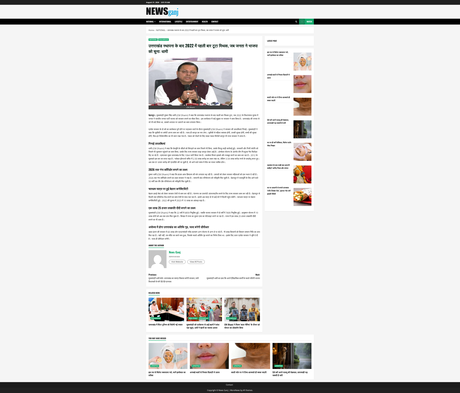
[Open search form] (296, 21)
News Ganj (175, 252)
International (165, 21)
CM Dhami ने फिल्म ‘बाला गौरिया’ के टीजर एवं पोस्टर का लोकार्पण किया (242, 326)
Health (205, 21)
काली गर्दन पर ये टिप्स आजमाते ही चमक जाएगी (248, 372)
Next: (233, 276)
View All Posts (196, 261)
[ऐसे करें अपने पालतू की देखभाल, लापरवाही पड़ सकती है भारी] (302, 129)
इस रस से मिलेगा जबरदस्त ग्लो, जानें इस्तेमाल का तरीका (277, 54)
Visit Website (177, 261)
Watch (309, 21)
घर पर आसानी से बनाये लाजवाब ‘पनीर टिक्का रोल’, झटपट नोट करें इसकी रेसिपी (278, 190)
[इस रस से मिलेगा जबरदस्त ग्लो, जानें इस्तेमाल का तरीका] (302, 62)
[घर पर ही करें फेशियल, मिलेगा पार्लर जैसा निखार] (302, 152)
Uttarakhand (163, 40)
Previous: (174, 278)
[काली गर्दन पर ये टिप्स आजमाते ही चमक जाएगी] (302, 107)
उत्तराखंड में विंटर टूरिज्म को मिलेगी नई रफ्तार (166, 324)
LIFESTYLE (178, 21)
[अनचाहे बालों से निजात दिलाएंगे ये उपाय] (302, 84)
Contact (214, 21)
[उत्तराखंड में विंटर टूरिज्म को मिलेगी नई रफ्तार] (166, 309)
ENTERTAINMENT (192, 21)
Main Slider (193, 318)
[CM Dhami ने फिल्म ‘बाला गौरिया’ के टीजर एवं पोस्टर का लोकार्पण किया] (242, 309)
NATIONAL (150, 21)
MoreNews (235, 390)
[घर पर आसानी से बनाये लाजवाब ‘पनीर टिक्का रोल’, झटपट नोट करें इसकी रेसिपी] (302, 197)
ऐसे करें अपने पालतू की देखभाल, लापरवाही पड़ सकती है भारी (278, 121)
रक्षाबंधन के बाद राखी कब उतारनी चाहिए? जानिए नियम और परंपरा (278, 167)
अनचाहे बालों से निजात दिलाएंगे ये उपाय (205, 372)
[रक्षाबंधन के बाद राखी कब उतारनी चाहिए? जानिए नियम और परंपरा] (302, 174)
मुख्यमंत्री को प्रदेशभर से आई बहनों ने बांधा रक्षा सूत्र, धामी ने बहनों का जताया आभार (203, 326)
